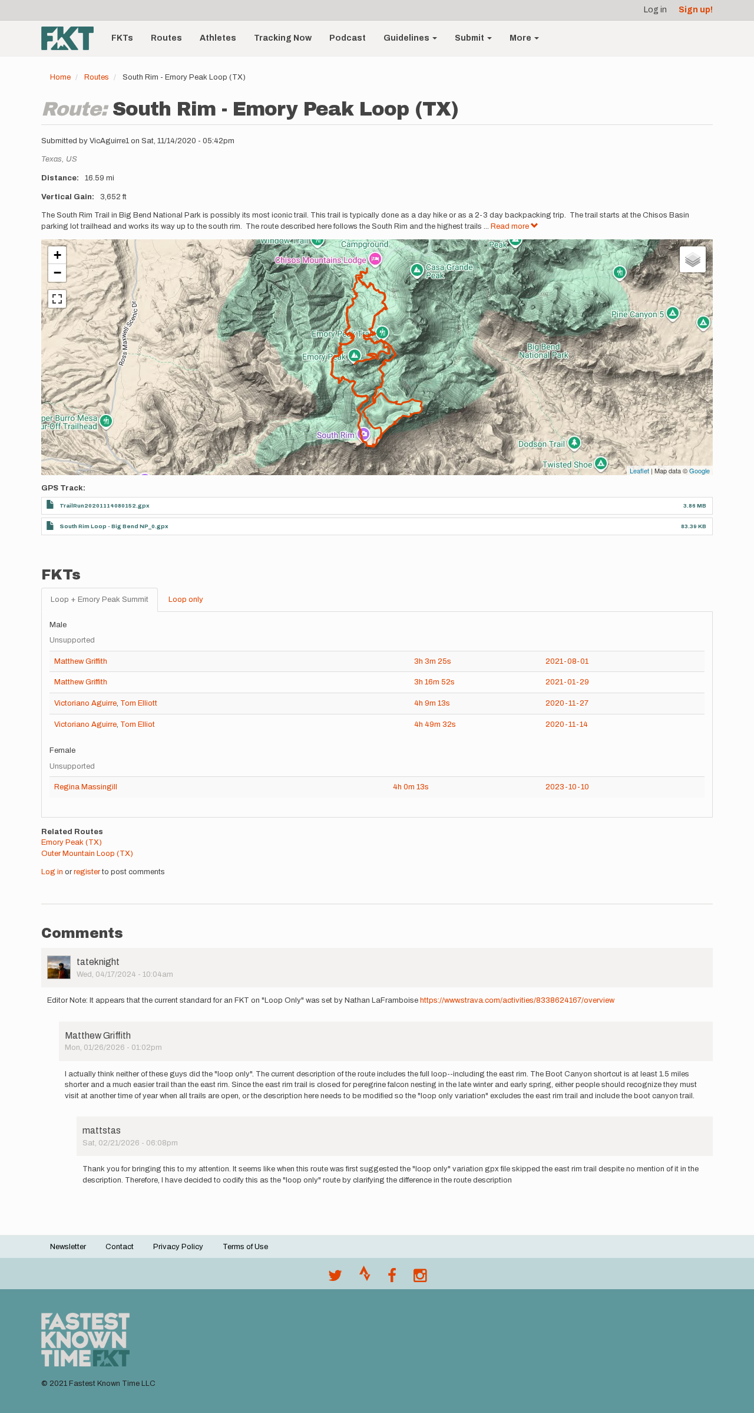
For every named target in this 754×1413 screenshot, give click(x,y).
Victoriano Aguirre (85, 703)
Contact (119, 1247)
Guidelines (407, 38)
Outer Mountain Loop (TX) (87, 853)
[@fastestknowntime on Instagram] (420, 1278)
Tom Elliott (138, 703)
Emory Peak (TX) (71, 842)
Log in (655, 9)
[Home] (71, 38)
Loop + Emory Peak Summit (99, 599)
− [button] (57, 272)
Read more (511, 226)
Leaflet (639, 470)
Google (699, 470)
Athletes (218, 38)
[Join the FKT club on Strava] (365, 1278)
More (521, 38)
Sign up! (696, 9)
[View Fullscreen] (57, 299)
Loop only (185, 599)
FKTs (122, 38)
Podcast (347, 38)
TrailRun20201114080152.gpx (104, 505)
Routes (166, 38)
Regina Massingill (85, 787)
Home (60, 77)
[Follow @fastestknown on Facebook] (392, 1278)
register (87, 872)
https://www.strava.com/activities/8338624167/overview (517, 1000)
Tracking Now (283, 38)
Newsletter (68, 1247)
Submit (470, 38)
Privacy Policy (178, 1247)
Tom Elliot (137, 724)
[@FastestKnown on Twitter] (335, 1278)
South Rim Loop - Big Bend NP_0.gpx (113, 526)
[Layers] (693, 259)
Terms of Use (245, 1247)
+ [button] (57, 255)
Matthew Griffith (80, 661)
